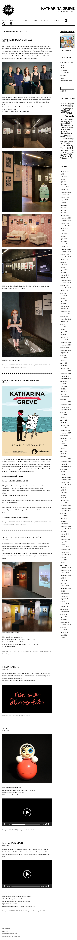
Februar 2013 (64, 534)
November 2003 (65, 624)
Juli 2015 (63, 490)
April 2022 (63, 301)
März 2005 (63, 619)
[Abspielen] (5, 824)
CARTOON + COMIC (14, 365)
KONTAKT (56, 21)
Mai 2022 (63, 298)
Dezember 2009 (65, 567)
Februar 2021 (64, 337)
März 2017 (63, 454)
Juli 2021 (63, 324)
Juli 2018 (63, 412)
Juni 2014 (63, 516)
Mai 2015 (63, 495)
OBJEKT (37, 365)
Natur (68, 129)
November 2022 (65, 283)
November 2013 (65, 526)
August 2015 (64, 487)
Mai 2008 (63, 591)
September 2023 (65, 257)
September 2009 (65, 575)
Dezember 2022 (65, 280)
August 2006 (64, 609)
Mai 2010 (63, 562)
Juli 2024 (63, 231)
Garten (62, 116)
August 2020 (64, 352)
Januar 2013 (64, 536)
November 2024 (65, 220)
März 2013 (63, 531)
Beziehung (36, 911)
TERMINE (25, 21)
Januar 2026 (64, 189)
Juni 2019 (63, 386)
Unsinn (28, 715)
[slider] (26, 824)
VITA (35, 21)
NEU (4, 21)
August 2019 (64, 381)
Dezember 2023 (65, 249)
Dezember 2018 (65, 402)
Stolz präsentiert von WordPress (11, 936)
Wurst (61, 160)
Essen (63, 112)
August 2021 (64, 321)
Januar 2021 (64, 340)
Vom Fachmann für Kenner (67, 151)
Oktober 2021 (64, 316)
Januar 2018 (64, 428)
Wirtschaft (65, 156)
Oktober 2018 (64, 407)
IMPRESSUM (6, 929)
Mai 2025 (63, 207)
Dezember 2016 (65, 459)
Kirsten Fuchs (15, 490)
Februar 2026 (64, 187)
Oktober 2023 (64, 254)
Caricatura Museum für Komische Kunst (16, 111)
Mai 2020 (63, 360)
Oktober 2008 (64, 586)
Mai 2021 (63, 329)
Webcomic (63, 154)
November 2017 (65, 433)
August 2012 (64, 542)
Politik (67, 136)
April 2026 (63, 182)
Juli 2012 (63, 544)
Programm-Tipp (10, 654)
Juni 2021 (63, 327)
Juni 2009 (63, 580)
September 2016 (65, 466)
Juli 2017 (63, 443)
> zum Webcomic (65, 50)
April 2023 (63, 270)
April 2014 (63, 518)
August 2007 (64, 599)
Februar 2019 (64, 396)
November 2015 (65, 479)
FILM (22, 365)
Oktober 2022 (64, 285)
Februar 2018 (64, 425)
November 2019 (65, 373)
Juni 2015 (63, 492)
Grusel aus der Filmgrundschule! (24, 680)
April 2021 (63, 332)
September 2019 (65, 378)
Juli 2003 (63, 627)
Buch (69, 107)
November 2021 (65, 314)
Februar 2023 (64, 275)
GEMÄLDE (31, 365)
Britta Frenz (16, 360)
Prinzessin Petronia (67, 138)
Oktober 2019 (64, 376)
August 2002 (64, 632)
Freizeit (23, 715)
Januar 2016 (64, 474)
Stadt (65, 141)
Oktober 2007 (64, 596)
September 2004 (65, 622)
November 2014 (65, 508)
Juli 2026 (63, 174)
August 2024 (64, 228)
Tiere (62, 148)
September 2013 (65, 529)
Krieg (68, 125)
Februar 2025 (64, 215)
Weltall (70, 154)
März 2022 (63, 303)
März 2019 (63, 394)
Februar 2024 (64, 244)
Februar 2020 (64, 368)
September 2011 (65, 555)
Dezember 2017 (65, 430)
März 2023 (63, 272)
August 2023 (64, 259)
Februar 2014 (64, 523)
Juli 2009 (63, 578)
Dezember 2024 (65, 218)
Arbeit (67, 103)
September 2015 (65, 485)
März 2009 (63, 583)
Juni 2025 (63, 205)
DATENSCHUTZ (6, 931)
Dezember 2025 (65, 192)
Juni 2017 (63, 446)
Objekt (32, 830)
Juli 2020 (63, 355)
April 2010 (63, 565)
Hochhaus (67, 121)
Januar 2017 (64, 456)
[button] (27, 812)
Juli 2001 (63, 637)
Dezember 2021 (65, 311)
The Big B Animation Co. (27, 906)
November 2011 (65, 549)
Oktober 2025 (64, 197)
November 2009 (65, 570)
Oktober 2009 (64, 573)
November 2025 (65, 195)
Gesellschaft (67, 118)
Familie (69, 112)
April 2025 (63, 210)
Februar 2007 (64, 604)
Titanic (69, 147)
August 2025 (64, 200)
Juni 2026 (63, 176)
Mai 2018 (63, 417)
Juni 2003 (63, 630)
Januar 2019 (64, 399)
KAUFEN (44, 21)
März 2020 (63, 365)
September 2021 (65, 319)
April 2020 (63, 363)
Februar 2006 (64, 611)
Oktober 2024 (64, 223)
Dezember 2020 (65, 342)
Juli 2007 (63, 601)
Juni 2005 (63, 614)
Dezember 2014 (65, 505)
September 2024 (65, 226)
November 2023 (65, 251)
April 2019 (63, 391)
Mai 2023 (63, 267)
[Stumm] (46, 824)
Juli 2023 (63, 262)
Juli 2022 (63, 293)
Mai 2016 (63, 472)
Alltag (62, 103)
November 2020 (65, 345)
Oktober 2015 (64, 482)
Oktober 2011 (64, 552)
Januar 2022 (64, 308)
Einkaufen (67, 110)
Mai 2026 (63, 179)
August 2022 (64, 290)
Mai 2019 (63, 389)
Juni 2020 (63, 358)
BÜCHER (13, 21)
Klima (63, 125)
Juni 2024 (63, 233)
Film (41, 911)
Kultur (24, 367)
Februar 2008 (64, 593)
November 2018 (65, 404)
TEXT (42, 365)
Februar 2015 (64, 500)
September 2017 (65, 438)
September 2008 (65, 588)
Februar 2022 (64, 306)
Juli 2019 (63, 384)
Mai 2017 (63, 448)
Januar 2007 (64, 606)
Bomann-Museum (9, 646)
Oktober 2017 (64, 435)
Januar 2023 (64, 277)
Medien (70, 127)
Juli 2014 (63, 513)
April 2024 (63, 239)
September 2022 (65, 288)
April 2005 (63, 617)
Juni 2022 (63, 296)
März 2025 (63, 213)
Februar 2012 (64, 547)
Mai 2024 (63, 236)
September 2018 (65, 410)
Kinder (28, 830)
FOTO (26, 365)
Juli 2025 (63, 202)
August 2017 (64, 441)
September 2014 (65, 511)
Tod (61, 151)
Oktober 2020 (64, 347)
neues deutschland (66, 132)
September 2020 (65, 350)
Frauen (63, 114)
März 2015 (63, 498)
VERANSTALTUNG (29, 651)
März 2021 (63, 334)
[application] (27, 812)
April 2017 (63, 451)
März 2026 (63, 184)
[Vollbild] (49, 824)
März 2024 (63, 241)
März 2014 (63, 521)
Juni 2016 (63, 469)
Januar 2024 (64, 246)
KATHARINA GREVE (58, 8)
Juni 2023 (63, 264)
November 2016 (65, 461)
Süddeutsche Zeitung (66, 144)
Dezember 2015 (65, 477)
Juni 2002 (63, 635)
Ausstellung (18, 367)
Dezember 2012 (65, 539)
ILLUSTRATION (65, 73)
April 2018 (63, 420)
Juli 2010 (63, 557)
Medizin (63, 129)
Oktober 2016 (64, 464)
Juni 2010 (63, 560)
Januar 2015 (64, 503)
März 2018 (63, 422)
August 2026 (64, 171)
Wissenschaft (66, 158)
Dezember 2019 (65, 371)
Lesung (65, 127)
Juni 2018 (63, 415)
